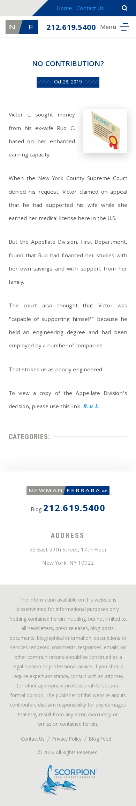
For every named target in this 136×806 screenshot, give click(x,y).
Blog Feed (100, 739)
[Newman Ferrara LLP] (22, 27)
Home (64, 9)
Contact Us (90, 9)
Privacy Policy (67, 739)
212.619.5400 (71, 28)
